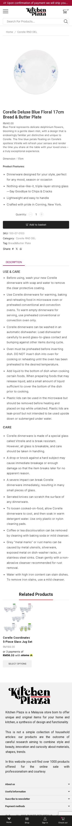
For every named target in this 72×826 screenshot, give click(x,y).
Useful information (15, 791)
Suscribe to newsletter (17, 798)
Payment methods (15, 806)
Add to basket (37, 224)
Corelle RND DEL (27, 31)
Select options (17, 663)
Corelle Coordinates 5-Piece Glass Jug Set (17, 639)
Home (9, 31)
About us (10, 784)
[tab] (14, 262)
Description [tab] (14, 262)
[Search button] (66, 21)
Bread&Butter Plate (19, 243)
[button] (37, 784)
